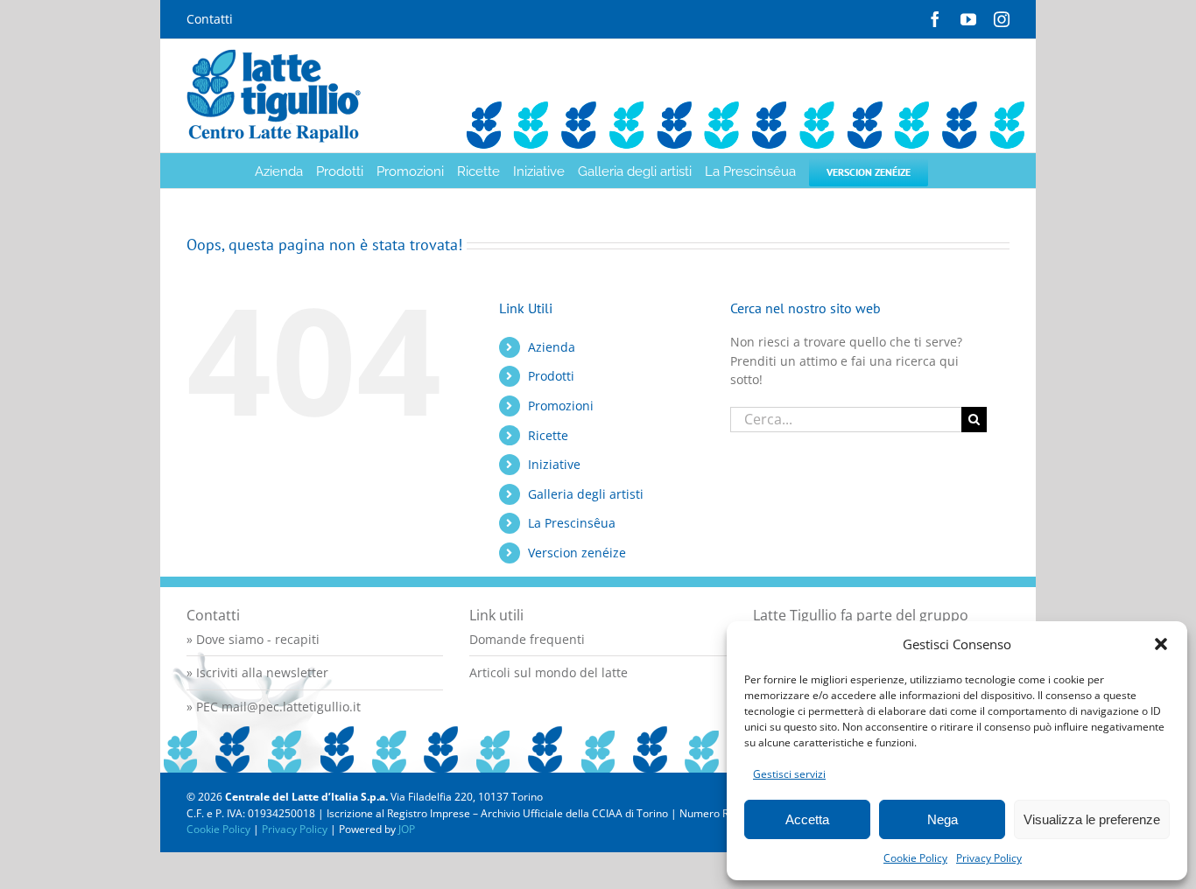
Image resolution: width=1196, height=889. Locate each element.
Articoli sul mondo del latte (548, 672)
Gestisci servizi (789, 773)
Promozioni (561, 405)
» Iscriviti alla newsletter (257, 672)
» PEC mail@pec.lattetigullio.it (273, 706)
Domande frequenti (527, 639)
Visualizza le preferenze (1092, 819)
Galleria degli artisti (586, 494)
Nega (942, 819)
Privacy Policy (989, 857)
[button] (1161, 644)
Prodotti (551, 376)
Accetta (807, 819)
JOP (406, 829)
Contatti (209, 18)
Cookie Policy (915, 857)
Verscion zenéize (577, 552)
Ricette (548, 435)
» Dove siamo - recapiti (253, 639)
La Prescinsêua (572, 522)
